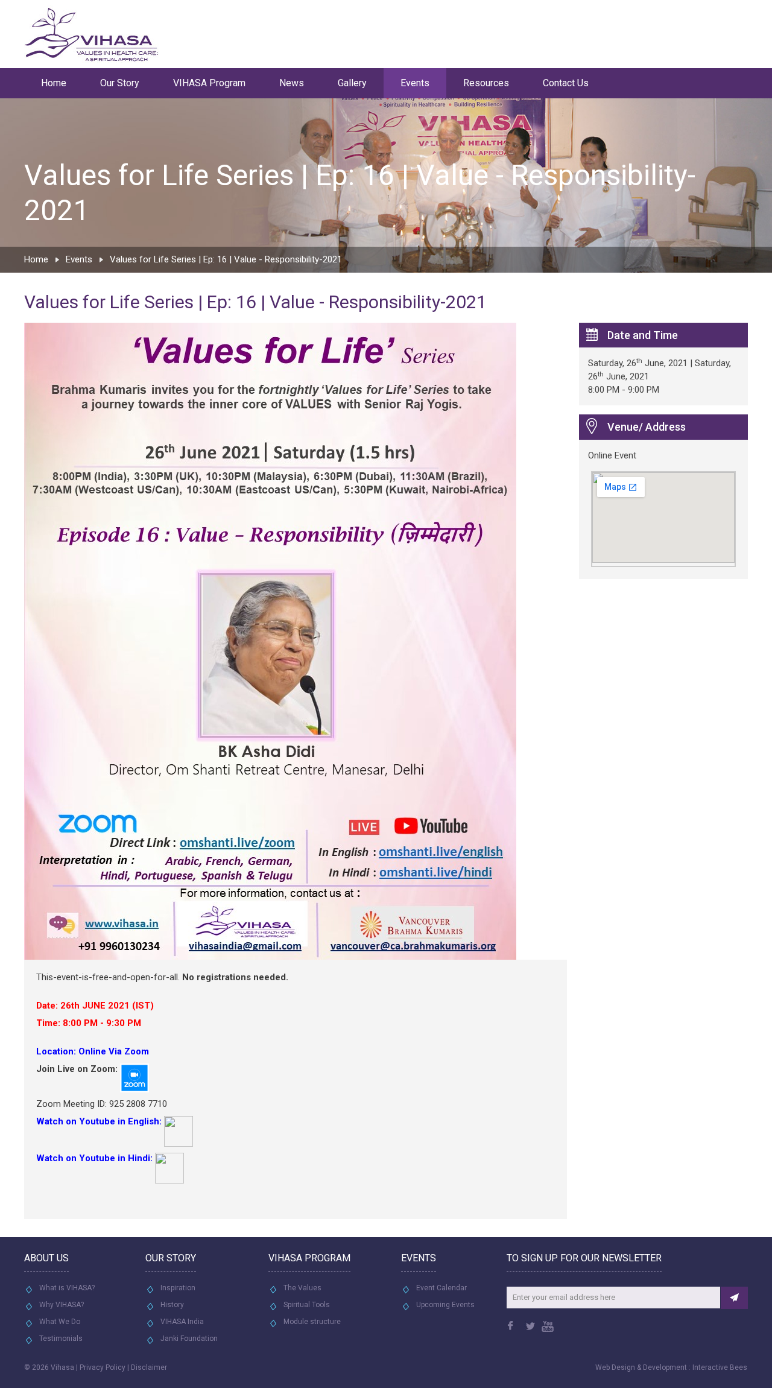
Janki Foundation (189, 1338)
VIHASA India (182, 1321)
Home (53, 83)
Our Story (119, 83)
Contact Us (566, 83)
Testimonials (61, 1338)
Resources (486, 83)
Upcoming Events (445, 1305)
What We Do (59, 1321)
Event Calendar (441, 1288)
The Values (302, 1288)
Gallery (352, 83)
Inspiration (177, 1288)
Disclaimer (149, 1367)
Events (414, 83)
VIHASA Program (209, 83)
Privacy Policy (102, 1367)
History (172, 1305)
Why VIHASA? (61, 1305)
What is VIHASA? (67, 1288)
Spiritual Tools (306, 1305)
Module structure (312, 1321)
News (291, 83)
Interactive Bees (719, 1367)
